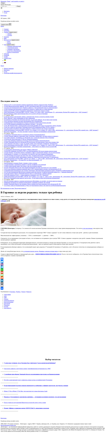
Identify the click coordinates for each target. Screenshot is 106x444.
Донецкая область (9, 300)
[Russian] (5, 63)
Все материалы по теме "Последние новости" (13, 188)
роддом (6, 306)
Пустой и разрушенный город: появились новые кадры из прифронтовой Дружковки (28, 380)
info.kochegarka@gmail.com (8, 425)
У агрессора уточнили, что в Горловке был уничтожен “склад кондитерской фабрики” (30, 363)
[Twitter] (53, 261)
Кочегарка (3, 15)
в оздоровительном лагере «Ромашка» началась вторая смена (40, 251)
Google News (7, 58)
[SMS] (53, 275)
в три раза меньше (87, 228)
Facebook (6, 55)
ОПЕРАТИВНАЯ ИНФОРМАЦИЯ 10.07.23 (48, 254)
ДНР (5, 297)
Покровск (7, 305)
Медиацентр (7, 40)
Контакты (7, 11)
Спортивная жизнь (12, 47)
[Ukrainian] (5, 60)
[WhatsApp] (53, 269)
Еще (5, 44)
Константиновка (8, 302)
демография (7, 294)
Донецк (9, 34)
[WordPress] (53, 283)
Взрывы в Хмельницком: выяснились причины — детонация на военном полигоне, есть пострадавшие (35, 397)
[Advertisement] (50, 86)
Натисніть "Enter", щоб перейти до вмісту (12, 1)
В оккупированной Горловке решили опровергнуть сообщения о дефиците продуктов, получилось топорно (36, 385)
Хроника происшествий (14, 46)
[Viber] (53, 264)
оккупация (7, 303)
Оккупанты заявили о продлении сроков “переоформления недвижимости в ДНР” (27, 368)
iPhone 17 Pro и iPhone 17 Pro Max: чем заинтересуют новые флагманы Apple (25, 391)
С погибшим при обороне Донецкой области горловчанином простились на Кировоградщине (32, 374)
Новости (28, 291)
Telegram (6, 53)
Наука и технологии (13, 52)
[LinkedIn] (53, 280)
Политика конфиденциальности (13, 73)
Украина (6, 36)
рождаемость (7, 308)
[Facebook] (53, 259)
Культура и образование (14, 50)
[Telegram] (53, 267)
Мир (5, 38)
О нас (5, 12)
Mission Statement (9, 68)
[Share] (53, 288)
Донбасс (6, 32)
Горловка (6, 30)
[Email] (53, 285)
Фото (8, 41)
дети (5, 296)
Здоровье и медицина (13, 49)
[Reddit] (53, 277)
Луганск (9, 35)
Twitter (6, 56)
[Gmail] (53, 272)
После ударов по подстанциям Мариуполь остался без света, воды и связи (25, 402)
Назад (2, 26)
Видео (9, 43)
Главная (6, 29)
